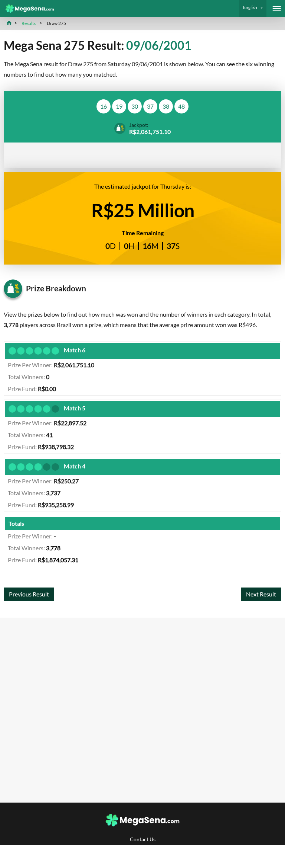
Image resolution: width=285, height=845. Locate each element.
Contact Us (142, 839)
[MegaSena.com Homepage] (27, 9)
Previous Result (29, 594)
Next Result (261, 594)
